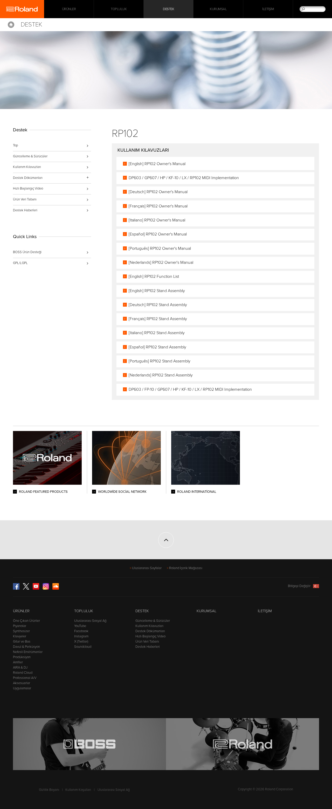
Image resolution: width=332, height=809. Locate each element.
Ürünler (21, 611)
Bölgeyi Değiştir (299, 586)
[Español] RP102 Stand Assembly (157, 347)
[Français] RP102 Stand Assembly (158, 318)
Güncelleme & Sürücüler (30, 156)
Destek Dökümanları (150, 631)
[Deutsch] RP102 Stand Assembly (158, 304)
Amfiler (18, 662)
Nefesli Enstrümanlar (28, 652)
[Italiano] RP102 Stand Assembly (157, 332)
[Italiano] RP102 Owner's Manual (157, 220)
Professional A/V (24, 678)
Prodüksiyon (22, 657)
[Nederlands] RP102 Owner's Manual (161, 262)
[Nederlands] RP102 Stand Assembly (161, 375)
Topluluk (119, 9)
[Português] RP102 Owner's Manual (160, 248)
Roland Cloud (22, 673)
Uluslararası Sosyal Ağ (90, 621)
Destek (168, 9)
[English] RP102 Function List (154, 276)
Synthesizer (21, 631)
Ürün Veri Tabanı (25, 199)
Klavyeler (19, 636)
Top (15, 145)
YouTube (80, 626)
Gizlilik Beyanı (49, 790)
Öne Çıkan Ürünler (26, 621)
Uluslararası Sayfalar (147, 568)
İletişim (268, 9)
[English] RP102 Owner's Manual (157, 163)
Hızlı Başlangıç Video (28, 188)
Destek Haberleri (25, 210)
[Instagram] (46, 588)
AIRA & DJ (20, 667)
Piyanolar (19, 626)
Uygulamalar (22, 688)
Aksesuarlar (21, 683)
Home (11, 24)
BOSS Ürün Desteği (27, 252)
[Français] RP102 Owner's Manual (158, 206)
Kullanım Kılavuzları (27, 167)
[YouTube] (36, 588)
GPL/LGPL (20, 263)
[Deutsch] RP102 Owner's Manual (158, 191)
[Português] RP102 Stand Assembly (159, 361)
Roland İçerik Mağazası (185, 568)
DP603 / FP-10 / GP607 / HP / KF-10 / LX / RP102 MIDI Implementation (190, 389)
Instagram (81, 636)
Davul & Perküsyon (26, 647)
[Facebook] (16, 588)
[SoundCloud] (55, 588)
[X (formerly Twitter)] (26, 588)
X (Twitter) (81, 641)
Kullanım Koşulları (78, 790)
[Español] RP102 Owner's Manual (158, 234)
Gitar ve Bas (21, 641)
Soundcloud (82, 647)
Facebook (81, 631)
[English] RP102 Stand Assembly (157, 290)
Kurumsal (218, 9)
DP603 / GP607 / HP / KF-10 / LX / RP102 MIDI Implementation (184, 177)
